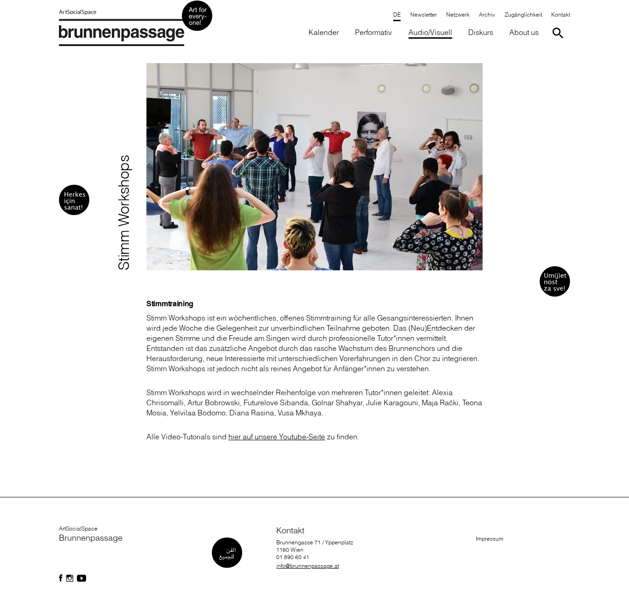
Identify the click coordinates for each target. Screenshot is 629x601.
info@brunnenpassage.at (307, 565)
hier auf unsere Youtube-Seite (276, 436)
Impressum (489, 538)
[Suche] (559, 33)
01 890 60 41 (292, 557)
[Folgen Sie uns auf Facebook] (61, 578)
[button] (523, 15)
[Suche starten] (559, 33)
